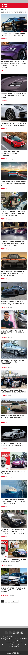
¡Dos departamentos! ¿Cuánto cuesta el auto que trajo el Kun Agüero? (13, 332)
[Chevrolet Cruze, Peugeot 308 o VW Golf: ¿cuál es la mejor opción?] (14, 577)
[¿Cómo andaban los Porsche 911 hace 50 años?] (14, 461)
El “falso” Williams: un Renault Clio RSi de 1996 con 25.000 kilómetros (12, 362)
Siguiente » (15, 601)
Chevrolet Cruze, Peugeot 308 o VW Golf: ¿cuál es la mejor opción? (13, 590)
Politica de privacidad (13, 646)
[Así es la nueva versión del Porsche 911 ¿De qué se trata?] (14, 434)
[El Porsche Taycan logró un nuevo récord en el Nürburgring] (14, 379)
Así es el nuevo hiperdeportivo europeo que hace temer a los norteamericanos (12, 274)
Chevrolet (5, 595)
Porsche (4, 39)
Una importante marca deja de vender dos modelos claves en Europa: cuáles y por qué (12, 244)
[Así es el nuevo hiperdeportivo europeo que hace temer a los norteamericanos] (14, 261)
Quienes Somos (6, 644)
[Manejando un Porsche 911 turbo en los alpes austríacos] (14, 549)
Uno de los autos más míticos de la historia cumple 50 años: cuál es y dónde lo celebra (13, 214)
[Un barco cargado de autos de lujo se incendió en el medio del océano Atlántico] (14, 489)
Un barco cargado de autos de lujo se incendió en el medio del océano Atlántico (13, 501)
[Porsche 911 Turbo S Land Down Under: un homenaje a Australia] (14, 23)
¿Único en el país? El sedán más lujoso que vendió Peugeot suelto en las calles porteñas (12, 531)
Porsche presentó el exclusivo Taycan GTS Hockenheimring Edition (13, 418)
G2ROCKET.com (16, 653)
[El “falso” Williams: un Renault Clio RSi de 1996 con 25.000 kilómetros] (14, 349)
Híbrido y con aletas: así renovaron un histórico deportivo (10, 154)
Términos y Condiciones (18, 644)
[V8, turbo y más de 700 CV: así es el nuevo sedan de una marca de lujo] (14, 113)
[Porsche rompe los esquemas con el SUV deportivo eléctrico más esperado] (14, 83)
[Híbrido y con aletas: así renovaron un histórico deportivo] (14, 141)
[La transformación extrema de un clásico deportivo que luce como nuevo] (14, 171)
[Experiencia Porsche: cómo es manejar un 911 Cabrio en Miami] (14, 291)
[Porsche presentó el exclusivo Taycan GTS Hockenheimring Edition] (14, 406)
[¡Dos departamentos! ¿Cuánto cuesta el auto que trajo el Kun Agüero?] (14, 319)
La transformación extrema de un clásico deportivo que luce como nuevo (14, 184)
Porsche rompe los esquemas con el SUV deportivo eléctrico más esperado (13, 95)
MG (2, 71)
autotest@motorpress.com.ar (14, 643)
